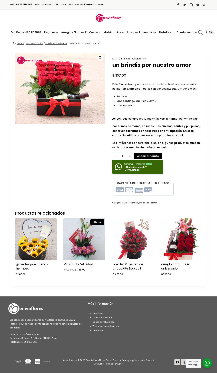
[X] (184, 362)
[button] (100, 58)
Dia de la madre (131, 203)
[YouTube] (198, 5)
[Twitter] (185, 5)
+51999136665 (24, 4)
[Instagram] (191, 5)
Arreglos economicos (141, 32)
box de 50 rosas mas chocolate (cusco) (128, 266)
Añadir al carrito (148, 156)
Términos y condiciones (106, 326)
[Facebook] (178, 5)
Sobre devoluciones (104, 321)
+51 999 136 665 (28, 341)
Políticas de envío (103, 317)
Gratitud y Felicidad (78, 264)
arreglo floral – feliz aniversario (175, 266)
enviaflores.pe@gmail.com (25, 334)
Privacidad (98, 330)
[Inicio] (13, 43)
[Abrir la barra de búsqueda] (200, 32)
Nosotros (98, 313)
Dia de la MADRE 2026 (26, 32)
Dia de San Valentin (129, 58)
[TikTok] (205, 5)
